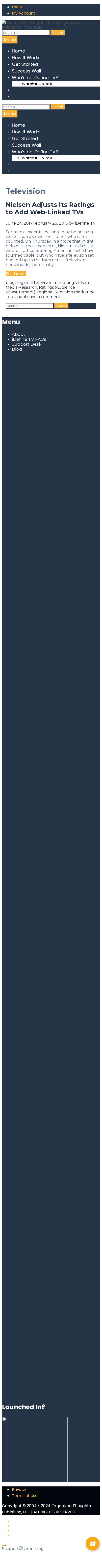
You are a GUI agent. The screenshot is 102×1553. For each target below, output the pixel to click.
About (18, 334)
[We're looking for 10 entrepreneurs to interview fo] (50, 408)
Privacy (19, 1489)
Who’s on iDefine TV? (35, 77)
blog (10, 282)
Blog (17, 349)
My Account (23, 13)
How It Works (26, 57)
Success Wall (26, 71)
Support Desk (26, 344)
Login (17, 7)
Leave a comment (42, 296)
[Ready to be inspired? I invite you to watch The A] (17, 539)
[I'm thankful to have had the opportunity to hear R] (84, 896)
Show (93, 1544)
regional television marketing (45, 282)
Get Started (25, 64)
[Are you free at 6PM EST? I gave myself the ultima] (84, 585)
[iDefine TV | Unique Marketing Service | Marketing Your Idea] (51, 27)
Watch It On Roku (37, 83)
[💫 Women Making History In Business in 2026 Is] (50, 1103)
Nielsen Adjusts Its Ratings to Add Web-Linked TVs (50, 208)
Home (18, 51)
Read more (16, 273)
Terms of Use (25, 1496)
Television (15, 296)
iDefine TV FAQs (29, 339)
